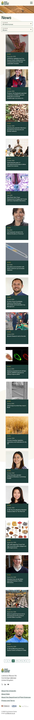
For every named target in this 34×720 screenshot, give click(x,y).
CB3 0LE (13, 678)
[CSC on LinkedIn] (5, 684)
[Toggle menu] (31, 3)
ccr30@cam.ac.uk (10, 713)
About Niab (5, 694)
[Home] (5, 3)
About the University (8, 691)
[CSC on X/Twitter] (2, 684)
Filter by (5, 22)
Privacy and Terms (8, 700)
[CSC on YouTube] (8, 684)
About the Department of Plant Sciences (16, 697)
